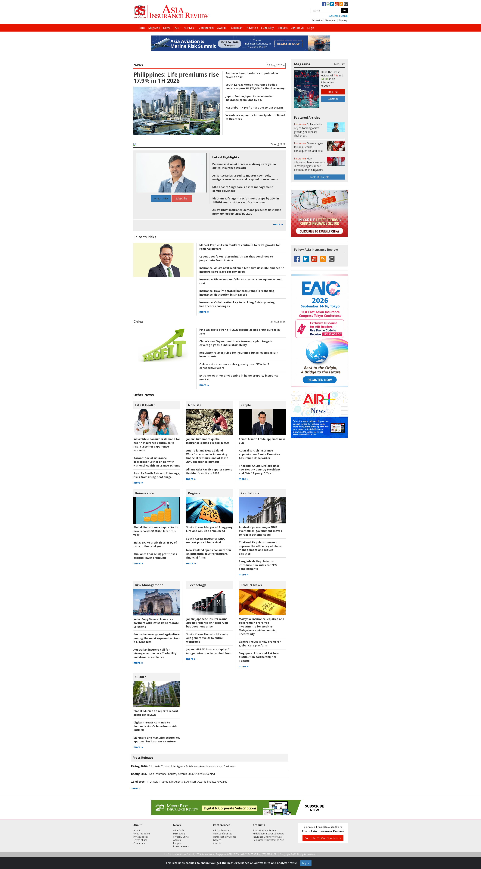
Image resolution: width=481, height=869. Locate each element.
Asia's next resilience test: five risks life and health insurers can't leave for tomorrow (241, 269)
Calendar (236, 27)
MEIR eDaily (179, 833)
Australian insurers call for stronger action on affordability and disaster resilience (154, 653)
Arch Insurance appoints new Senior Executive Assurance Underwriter (259, 454)
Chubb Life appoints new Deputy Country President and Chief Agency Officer (259, 469)
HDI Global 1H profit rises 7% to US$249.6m (254, 107)
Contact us (139, 843)
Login (310, 27)
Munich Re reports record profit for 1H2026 (155, 712)
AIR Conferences (222, 830)
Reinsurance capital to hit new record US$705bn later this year (155, 531)
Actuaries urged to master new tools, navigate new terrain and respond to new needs (245, 177)
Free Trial (333, 91)
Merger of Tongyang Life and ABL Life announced (209, 529)
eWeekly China (181, 836)
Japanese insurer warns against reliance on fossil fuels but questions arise (207, 622)
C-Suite (140, 677)
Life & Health (145, 405)
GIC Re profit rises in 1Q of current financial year (155, 544)
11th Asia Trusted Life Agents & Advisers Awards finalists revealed (187, 781)
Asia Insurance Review (264, 830)
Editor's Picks (144, 237)
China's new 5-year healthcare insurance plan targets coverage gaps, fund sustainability (235, 343)
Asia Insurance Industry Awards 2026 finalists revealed (182, 774)
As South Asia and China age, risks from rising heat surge (156, 475)
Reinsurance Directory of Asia (268, 840)
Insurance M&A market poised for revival (205, 540)
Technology (197, 585)
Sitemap (343, 20)
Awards (221, 27)
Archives (189, 27)
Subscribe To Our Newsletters (323, 838)
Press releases (181, 846)
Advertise (252, 27)
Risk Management (149, 585)
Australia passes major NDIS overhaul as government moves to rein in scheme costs (260, 530)
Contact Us (297, 27)
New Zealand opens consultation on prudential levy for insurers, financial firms (208, 553)
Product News (251, 585)
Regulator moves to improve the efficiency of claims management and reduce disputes (261, 548)
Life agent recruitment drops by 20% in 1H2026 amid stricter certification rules (245, 200)
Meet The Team (141, 833)
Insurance (300, 124)
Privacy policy (140, 836)
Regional (194, 493)
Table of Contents (319, 177)
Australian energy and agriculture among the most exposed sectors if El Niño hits (156, 638)
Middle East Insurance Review (268, 833)
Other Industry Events (224, 836)
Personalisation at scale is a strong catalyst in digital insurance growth (244, 166)
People (246, 405)
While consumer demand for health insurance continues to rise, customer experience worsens (156, 444)
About (136, 830)
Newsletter (331, 20)
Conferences (206, 27)
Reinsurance (144, 493)
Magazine (154, 27)
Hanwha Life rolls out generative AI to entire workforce (207, 637)
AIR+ (178, 27)
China (138, 321)
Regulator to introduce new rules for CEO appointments (258, 565)
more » (278, 224)
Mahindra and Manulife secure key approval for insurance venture (156, 739)
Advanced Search (338, 15)
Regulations (250, 493)
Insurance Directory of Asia (267, 836)
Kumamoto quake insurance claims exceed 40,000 (207, 441)
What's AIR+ (161, 198)
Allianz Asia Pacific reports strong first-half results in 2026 (209, 471)
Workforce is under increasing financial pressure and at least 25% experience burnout (207, 456)
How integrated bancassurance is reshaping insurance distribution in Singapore (237, 292)
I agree (305, 863)
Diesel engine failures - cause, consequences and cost (308, 147)
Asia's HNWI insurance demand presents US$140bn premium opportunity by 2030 (246, 211)
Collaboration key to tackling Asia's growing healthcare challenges (308, 129)
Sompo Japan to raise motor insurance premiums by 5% (249, 98)
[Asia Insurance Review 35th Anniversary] (171, 11)
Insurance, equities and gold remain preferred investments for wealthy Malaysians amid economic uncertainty (261, 626)
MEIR (324, 79)
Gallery (217, 840)
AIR (336, 75)
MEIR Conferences (222, 833)
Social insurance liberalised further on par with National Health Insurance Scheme (156, 461)
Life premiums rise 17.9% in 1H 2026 (176, 78)
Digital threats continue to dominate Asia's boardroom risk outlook (155, 726)
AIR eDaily (178, 830)
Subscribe (317, 20)
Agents (177, 840)
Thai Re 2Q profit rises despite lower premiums (155, 555)
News (166, 27)
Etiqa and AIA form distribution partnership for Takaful (259, 656)
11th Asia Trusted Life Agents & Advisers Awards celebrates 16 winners (192, 766)
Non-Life (194, 405)
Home (141, 27)
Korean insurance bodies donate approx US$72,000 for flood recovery (255, 86)
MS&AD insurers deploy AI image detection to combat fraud (209, 651)
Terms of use (140, 840)
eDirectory (267, 27)
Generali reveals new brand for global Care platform (260, 643)
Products (282, 27)
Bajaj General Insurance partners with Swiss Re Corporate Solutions (156, 622)
